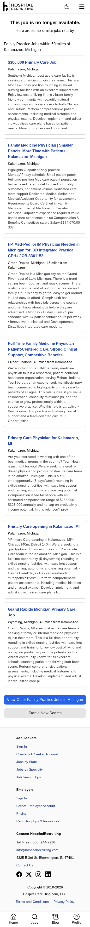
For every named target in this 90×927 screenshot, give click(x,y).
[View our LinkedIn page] (48, 874)
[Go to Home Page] (18, 6)
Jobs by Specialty (29, 769)
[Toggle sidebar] (82, 6)
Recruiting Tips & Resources (37, 821)
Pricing (21, 813)
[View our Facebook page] (19, 874)
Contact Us (24, 865)
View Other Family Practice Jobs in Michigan (45, 700)
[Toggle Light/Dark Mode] (67, 6)
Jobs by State (26, 762)
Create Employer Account (35, 806)
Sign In (21, 746)
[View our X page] (29, 874)
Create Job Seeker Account (37, 754)
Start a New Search (45, 713)
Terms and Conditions (32, 902)
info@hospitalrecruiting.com (37, 850)
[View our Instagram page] (38, 874)
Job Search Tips (28, 777)
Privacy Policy (64, 902)
